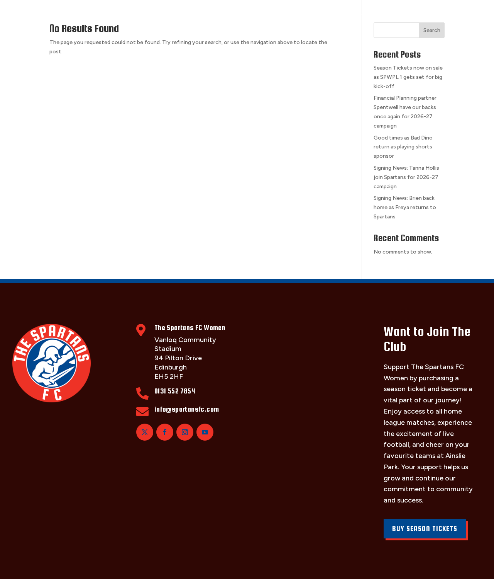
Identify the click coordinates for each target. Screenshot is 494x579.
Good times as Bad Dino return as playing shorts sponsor (403, 147)
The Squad (86, 14)
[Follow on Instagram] (184, 432)
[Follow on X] (144, 432)
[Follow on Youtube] (204, 432)
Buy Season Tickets (424, 529)
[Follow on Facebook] (164, 432)
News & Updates (398, 14)
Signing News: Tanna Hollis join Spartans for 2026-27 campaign (406, 177)
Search (431, 30)
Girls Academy (331, 14)
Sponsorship (269, 14)
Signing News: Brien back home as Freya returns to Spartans (405, 207)
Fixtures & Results (151, 14)
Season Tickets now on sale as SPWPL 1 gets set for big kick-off (408, 77)
